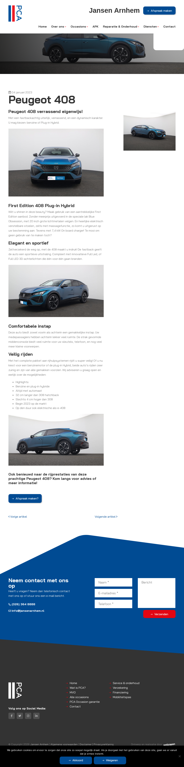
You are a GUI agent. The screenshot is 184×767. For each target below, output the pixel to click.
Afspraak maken (161, 10)
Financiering (120, 692)
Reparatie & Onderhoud (120, 26)
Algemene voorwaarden (64, 744)
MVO (73, 692)
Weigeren (112, 760)
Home (42, 26)
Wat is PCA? (78, 687)
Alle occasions (79, 697)
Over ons (57, 26)
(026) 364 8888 (23, 604)
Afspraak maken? (27, 498)
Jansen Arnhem (39, 744)
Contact (169, 26)
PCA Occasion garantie (85, 701)
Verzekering (120, 687)
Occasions (78, 26)
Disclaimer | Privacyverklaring (97, 744)
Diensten (150, 26)
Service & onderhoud (126, 683)
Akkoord (77, 760)
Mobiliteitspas (122, 697)
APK (95, 26)
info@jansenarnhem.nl (28, 610)
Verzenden (161, 614)
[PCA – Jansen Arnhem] (15, 13)
